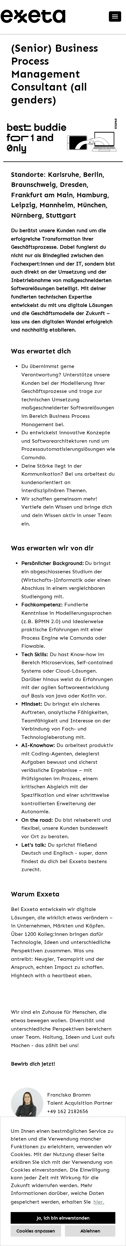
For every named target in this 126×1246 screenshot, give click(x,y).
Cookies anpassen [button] (35, 1231)
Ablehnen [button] (90, 1231)
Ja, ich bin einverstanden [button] (63, 1218)
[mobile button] (115, 16)
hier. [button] (98, 1202)
